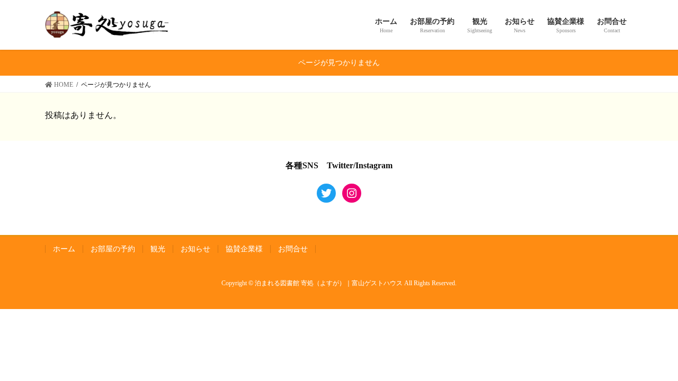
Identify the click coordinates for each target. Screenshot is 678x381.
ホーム (64, 249)
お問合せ (293, 249)
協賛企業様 (244, 249)
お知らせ (195, 249)
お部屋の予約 (113, 249)
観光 (157, 249)
